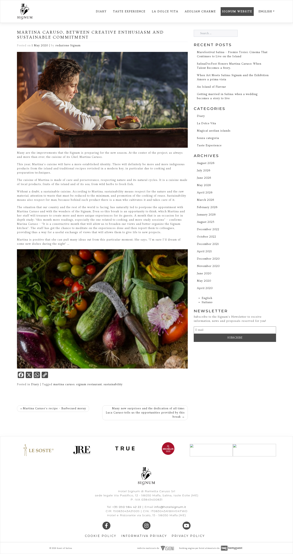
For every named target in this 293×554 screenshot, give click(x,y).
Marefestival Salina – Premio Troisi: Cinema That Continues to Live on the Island (232, 54)
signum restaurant (89, 384)
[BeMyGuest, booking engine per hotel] (232, 548)
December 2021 (208, 244)
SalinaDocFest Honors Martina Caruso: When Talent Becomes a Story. (229, 66)
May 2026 (204, 185)
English (265, 11)
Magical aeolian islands (214, 130)
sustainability (113, 384)
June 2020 (204, 273)
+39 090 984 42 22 (127, 507)
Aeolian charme (200, 11)
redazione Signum (68, 45)
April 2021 (204, 251)
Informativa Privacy (144, 536)
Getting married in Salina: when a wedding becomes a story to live (227, 96)
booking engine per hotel (192, 548)
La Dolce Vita (165, 11)
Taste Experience (129, 11)
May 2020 (204, 280)
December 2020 (208, 258)
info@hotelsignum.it (170, 507)
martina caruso (64, 384)
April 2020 (205, 288)
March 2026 (205, 200)
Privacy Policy (188, 536)
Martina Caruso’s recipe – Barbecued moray (54, 408)
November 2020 (208, 266)
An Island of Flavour (211, 86)
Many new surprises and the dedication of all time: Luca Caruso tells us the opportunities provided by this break (145, 412)
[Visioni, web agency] (167, 548)
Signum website (237, 11)
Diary (101, 11)
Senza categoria (208, 138)
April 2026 (204, 192)
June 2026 (204, 177)
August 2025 (205, 222)
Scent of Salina (64, 548)
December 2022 (208, 229)
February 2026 (207, 207)
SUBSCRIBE (234, 337)
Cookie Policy (100, 536)
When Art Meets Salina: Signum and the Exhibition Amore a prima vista (233, 77)
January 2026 (206, 214)
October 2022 (206, 236)
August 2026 (205, 163)
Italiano (207, 302)
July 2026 (203, 170)
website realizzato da (148, 548)
